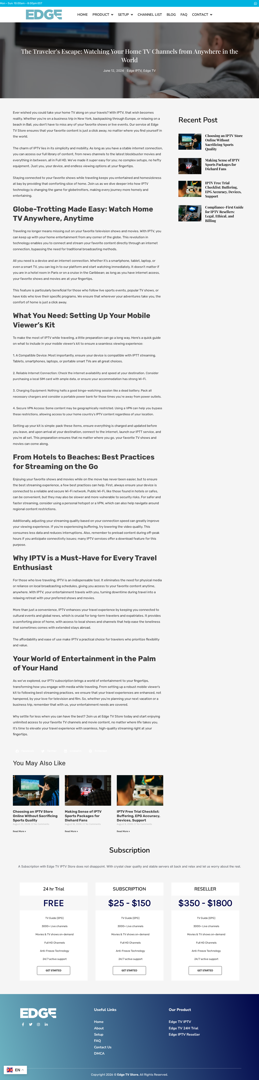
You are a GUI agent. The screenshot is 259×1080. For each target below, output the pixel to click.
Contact (200, 14)
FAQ (184, 14)
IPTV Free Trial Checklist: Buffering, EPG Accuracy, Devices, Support (138, 816)
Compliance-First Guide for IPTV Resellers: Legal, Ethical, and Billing (224, 214)
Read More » (19, 831)
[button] (25, 751)
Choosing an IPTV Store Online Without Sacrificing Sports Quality (35, 816)
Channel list (150, 14)
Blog (171, 14)
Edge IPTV (134, 70)
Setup (123, 14)
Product (101, 14)
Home (82, 14)
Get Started (53, 970)
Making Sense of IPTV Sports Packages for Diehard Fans (83, 816)
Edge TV (149, 70)
